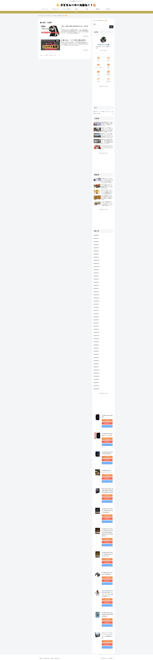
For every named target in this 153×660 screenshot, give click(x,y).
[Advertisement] (103, 95)
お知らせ (41, 658)
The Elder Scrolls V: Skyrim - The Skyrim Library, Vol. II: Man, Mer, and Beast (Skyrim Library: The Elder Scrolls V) (107, 532)
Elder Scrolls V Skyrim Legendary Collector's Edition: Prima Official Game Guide (107, 490)
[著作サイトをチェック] (101, 50)
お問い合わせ (46, 658)
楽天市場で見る (107, 423)
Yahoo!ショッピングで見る (107, 426)
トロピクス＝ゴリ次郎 (103, 44)
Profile (51, 658)
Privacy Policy (56, 658)
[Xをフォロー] (102, 50)
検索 (94, 24)
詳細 (66, 15)
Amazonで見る (107, 420)
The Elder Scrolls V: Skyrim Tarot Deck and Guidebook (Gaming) (107, 614)
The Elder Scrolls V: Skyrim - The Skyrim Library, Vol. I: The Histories (107, 510)
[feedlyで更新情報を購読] (104, 50)
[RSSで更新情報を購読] (106, 50)
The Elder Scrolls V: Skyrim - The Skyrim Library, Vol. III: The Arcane (107, 554)
